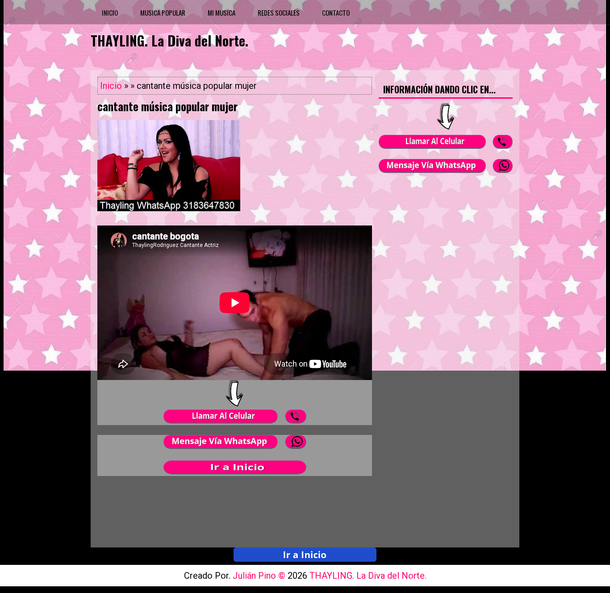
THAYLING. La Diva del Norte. (169, 40)
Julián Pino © (260, 575)
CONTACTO (336, 12)
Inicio (111, 85)
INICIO (110, 12)
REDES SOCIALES (279, 12)
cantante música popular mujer (167, 106)
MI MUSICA (221, 12)
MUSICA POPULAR (162, 12)
